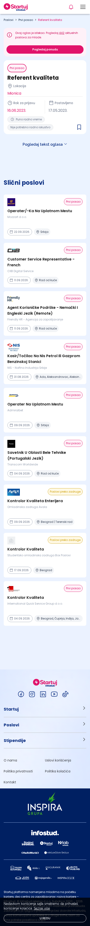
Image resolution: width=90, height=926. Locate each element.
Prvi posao (25, 20)
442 (61, 33)
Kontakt (10, 782)
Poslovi (8, 20)
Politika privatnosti (18, 771)
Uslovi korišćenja (58, 760)
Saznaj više (42, 908)
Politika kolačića (57, 771)
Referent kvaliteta (50, 20)
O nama (10, 760)
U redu (45, 918)
